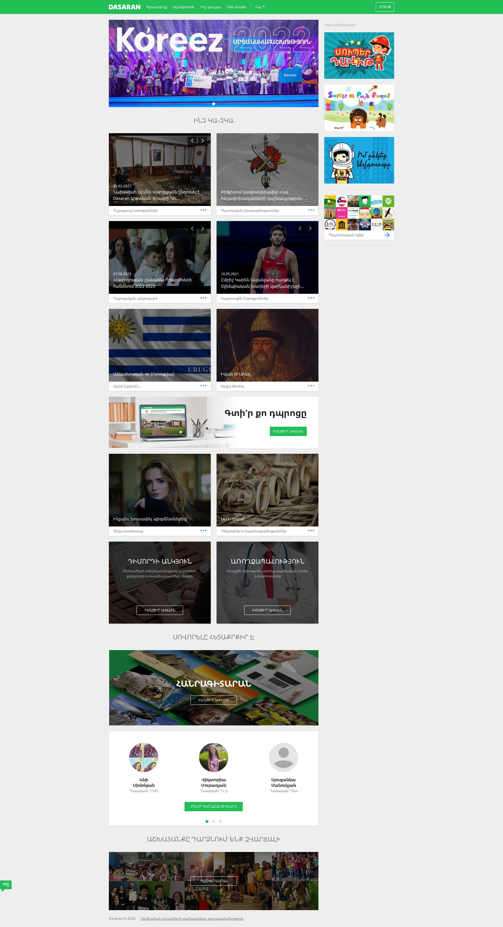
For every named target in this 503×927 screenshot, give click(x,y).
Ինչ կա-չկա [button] (210, 6)
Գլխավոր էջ (156, 6)
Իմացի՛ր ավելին (288, 431)
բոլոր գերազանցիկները (214, 806)
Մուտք (385, 6)
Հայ (258, 6)
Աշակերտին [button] (183, 6)
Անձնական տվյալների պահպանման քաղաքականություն (192, 918)
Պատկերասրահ (213, 880)
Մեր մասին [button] (236, 6)
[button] (192, 141)
